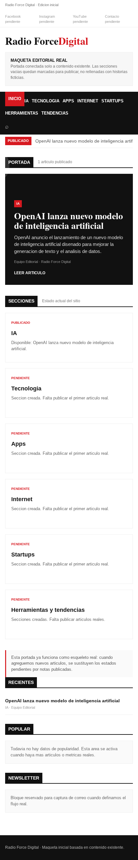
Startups (112, 100)
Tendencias (54, 113)
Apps (68, 100)
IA (26, 100)
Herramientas (21, 113)
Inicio (14, 98)
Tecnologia (45, 100)
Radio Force (46, 40)
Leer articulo (29, 273)
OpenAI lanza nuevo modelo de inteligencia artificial (62, 700)
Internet (87, 100)
